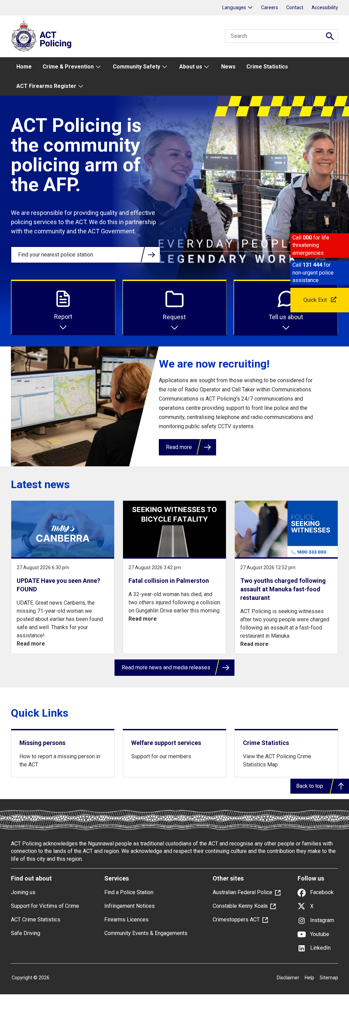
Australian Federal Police (242, 892)
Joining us (23, 892)
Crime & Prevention (68, 66)
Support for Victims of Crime (45, 906)
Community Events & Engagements (145, 933)
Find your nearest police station (55, 254)
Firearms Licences (126, 919)
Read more (179, 447)
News (228, 66)
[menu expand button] (98, 67)
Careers (269, 7)
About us (190, 66)
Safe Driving (25, 933)
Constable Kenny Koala (240, 906)
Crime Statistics (267, 66)
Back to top (309, 786)
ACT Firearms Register (46, 86)
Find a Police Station (128, 892)
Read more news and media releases (166, 667)
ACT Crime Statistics (35, 919)
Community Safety (136, 66)
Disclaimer (288, 977)
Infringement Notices (129, 906)
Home (24, 66)
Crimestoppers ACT (236, 919)
